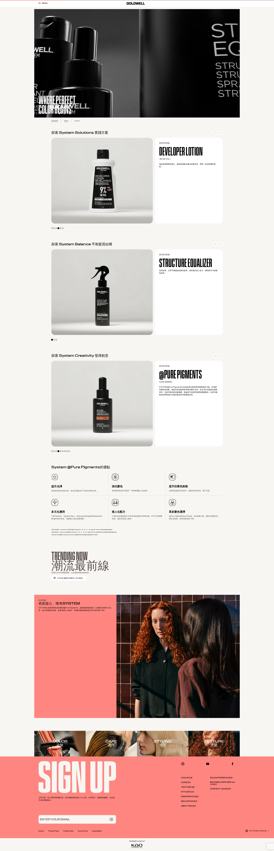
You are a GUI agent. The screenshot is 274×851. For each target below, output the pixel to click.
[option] (137, 63)
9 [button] (69, 451)
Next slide (221, 132)
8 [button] (67, 451)
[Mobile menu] (40, 3)
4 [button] (58, 228)
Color (66, 121)
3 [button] (56, 228)
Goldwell (54, 121)
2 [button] (54, 228)
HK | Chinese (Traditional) (258, 831)
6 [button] (63, 228)
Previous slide (215, 132)
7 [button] (65, 451)
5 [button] (61, 228)
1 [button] (52, 228)
